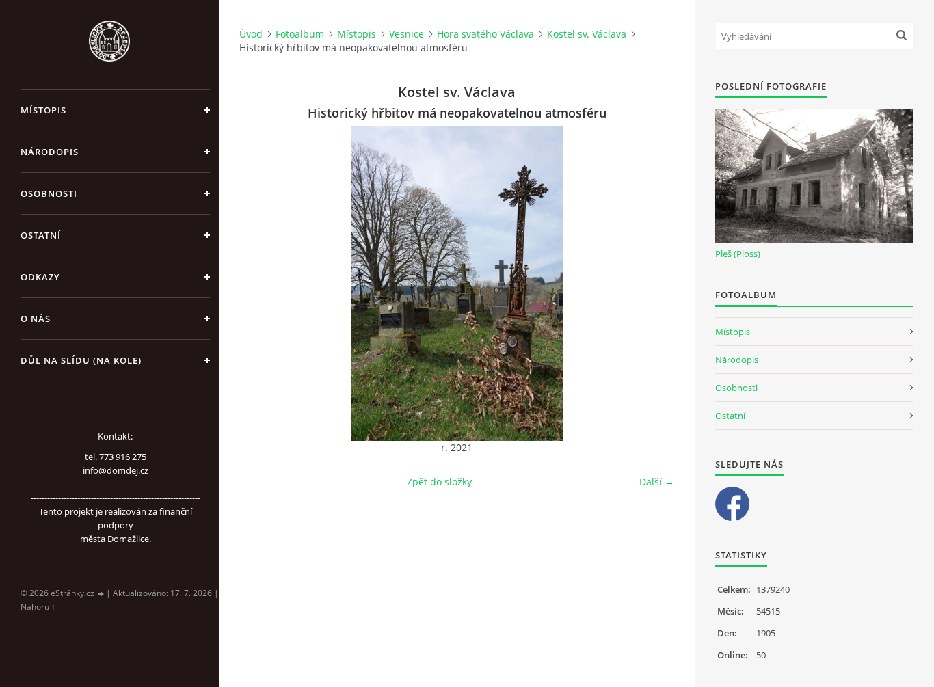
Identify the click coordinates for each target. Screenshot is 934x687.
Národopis (50, 152)
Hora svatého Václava (485, 33)
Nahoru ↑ (38, 606)
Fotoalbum (300, 33)
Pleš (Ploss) (737, 253)
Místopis (43, 110)
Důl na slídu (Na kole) (81, 360)
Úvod (251, 33)
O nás (36, 318)
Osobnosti (49, 193)
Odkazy (40, 277)
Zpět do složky (439, 481)
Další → (656, 481)
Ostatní (41, 235)
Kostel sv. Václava (586, 33)
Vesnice (406, 33)
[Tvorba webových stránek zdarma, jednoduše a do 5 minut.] (101, 593)
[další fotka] (652, 283)
